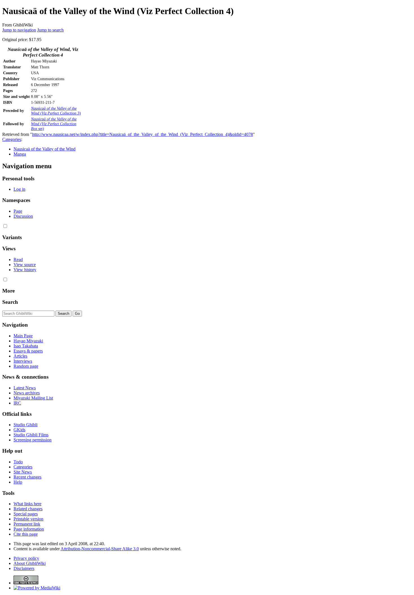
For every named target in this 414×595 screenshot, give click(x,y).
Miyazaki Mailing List (33, 398)
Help (18, 482)
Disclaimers (24, 568)
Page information (29, 529)
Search (10, 302)
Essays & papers (28, 351)
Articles (20, 356)
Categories (11, 139)
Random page (26, 366)
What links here (27, 503)
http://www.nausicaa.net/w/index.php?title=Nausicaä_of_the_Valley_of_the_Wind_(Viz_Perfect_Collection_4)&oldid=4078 (142, 134)
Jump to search (50, 30)
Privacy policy (26, 558)
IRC (17, 403)
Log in (19, 189)
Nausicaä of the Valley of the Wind (44, 149)
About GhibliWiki (30, 563)
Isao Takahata (26, 345)
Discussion (23, 216)
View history (25, 269)
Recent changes (27, 477)
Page (18, 211)
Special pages (26, 513)
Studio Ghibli (25, 424)
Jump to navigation (19, 30)
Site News (23, 472)
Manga (20, 154)
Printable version (28, 519)
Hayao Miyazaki (28, 340)
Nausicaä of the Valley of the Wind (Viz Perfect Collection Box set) (54, 124)
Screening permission (33, 439)
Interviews (23, 361)
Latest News (25, 387)
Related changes (28, 508)
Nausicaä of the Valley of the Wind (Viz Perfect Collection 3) (56, 110)
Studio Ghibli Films (31, 434)
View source (25, 264)
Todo (18, 461)
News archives (27, 392)
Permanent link (27, 524)
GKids (19, 429)
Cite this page (26, 534)
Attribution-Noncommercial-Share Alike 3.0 (100, 548)
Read (18, 259)
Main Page (23, 335)
